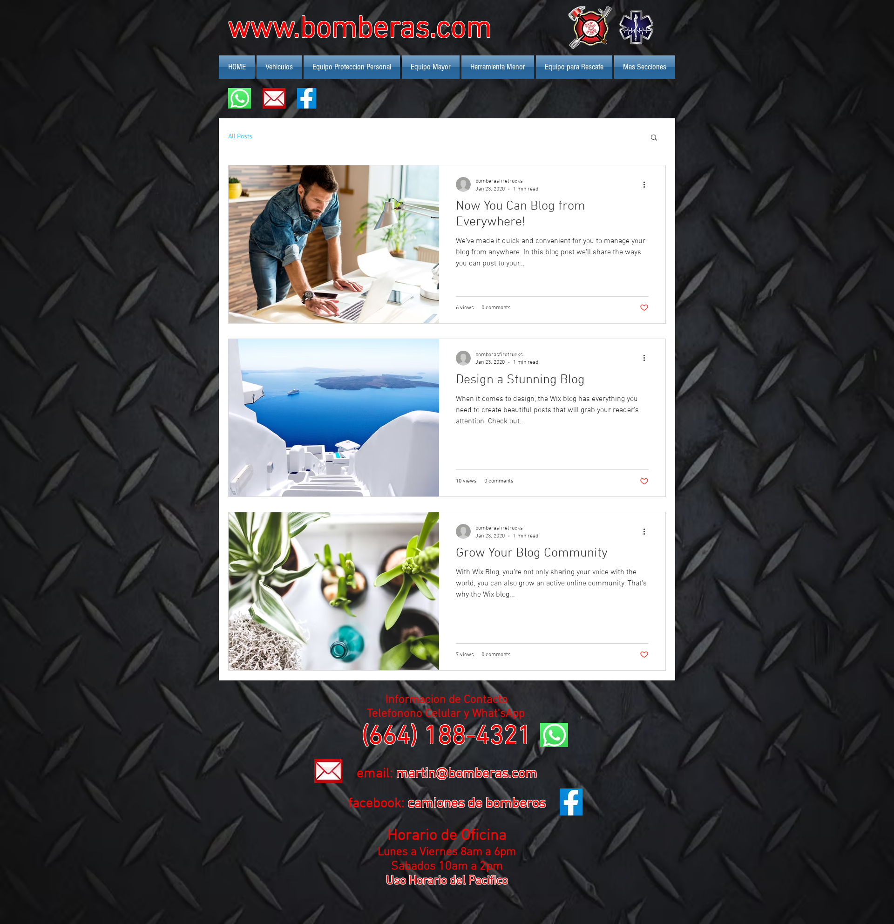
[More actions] (647, 184)
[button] (654, 138)
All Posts (240, 137)
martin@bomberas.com (466, 773)
